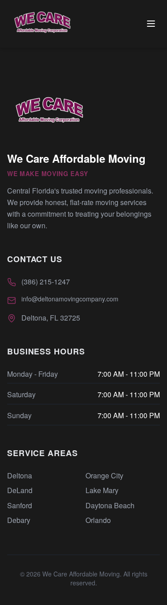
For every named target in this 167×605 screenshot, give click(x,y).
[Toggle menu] (151, 24)
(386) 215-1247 (45, 281)
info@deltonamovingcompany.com (69, 298)
